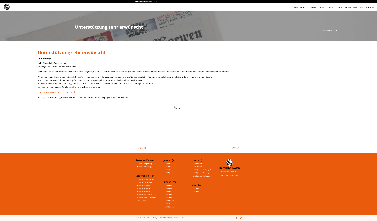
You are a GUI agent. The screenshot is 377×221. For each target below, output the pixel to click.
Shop (355, 7)
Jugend (313, 7)
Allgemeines (370, 7)
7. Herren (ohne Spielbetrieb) (146, 198)
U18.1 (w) (168, 164)
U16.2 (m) (168, 195)
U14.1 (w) (168, 173)
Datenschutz (234, 175)
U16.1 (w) (168, 167)
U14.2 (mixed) (169, 204)
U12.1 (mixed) (197, 164)
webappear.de (177, 218)
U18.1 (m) (168, 185)
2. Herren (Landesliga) (144, 182)
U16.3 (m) (168, 198)
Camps (331, 7)
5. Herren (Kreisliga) (143, 191)
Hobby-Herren (142, 201)
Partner (340, 7)
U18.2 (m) (168, 188)
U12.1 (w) (196, 191)
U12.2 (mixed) (197, 167)
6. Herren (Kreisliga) (143, 188)
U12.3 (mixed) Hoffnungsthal (202, 170)
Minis (322, 7)
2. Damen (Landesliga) (144, 167)
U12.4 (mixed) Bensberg (201, 173)
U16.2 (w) (168, 170)
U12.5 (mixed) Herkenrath (201, 176)
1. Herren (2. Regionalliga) (145, 179)
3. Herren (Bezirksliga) (144, 195)
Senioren (303, 7)
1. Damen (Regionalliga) (145, 164)
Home (296, 7)
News (361, 7)
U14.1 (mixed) (169, 201)
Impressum (224, 175)
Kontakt (348, 7)
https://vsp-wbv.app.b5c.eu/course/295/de (57, 92)
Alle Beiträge (45, 58)
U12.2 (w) (196, 188)
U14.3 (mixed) (169, 207)
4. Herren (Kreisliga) (143, 185)
